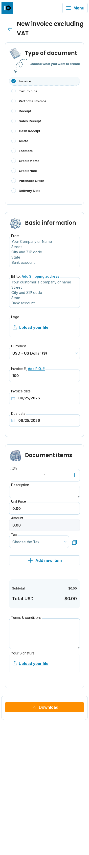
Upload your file (33, 327)
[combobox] (44, 292)
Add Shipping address (40, 276)
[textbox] (44, 292)
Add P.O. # (36, 369)
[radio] (44, 81)
